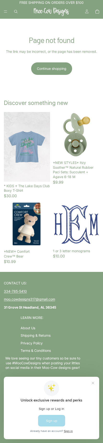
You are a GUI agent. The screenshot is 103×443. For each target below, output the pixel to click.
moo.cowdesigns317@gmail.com (29, 299)
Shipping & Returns (36, 335)
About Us (28, 328)
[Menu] (5, 11)
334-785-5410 (15, 291)
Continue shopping (51, 68)
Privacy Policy (32, 343)
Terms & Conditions (36, 350)
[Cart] (97, 11)
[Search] (16, 11)
